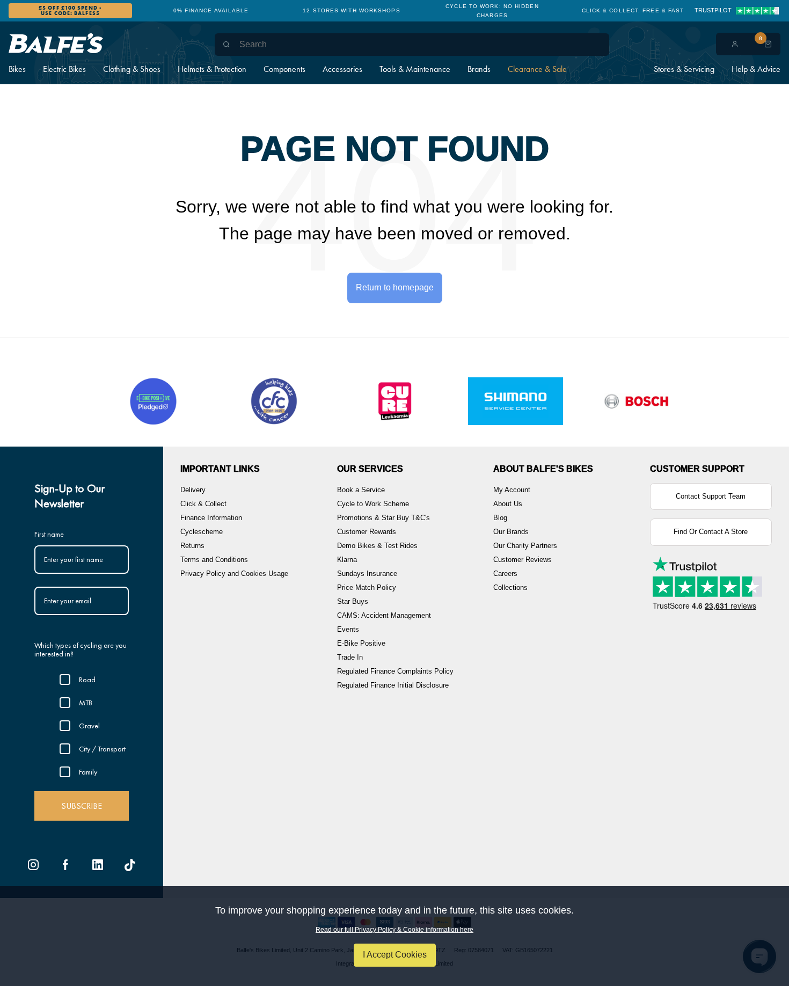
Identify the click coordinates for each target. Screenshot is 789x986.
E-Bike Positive (361, 643)
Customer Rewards (366, 532)
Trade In (350, 657)
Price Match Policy (366, 587)
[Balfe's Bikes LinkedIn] (97, 865)
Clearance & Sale (537, 69)
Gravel (89, 726)
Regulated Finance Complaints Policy (395, 671)
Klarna (347, 560)
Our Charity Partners (525, 546)
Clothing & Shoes (131, 69)
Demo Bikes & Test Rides (377, 546)
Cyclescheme (201, 532)
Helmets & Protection (212, 69)
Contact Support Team (711, 496)
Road (87, 679)
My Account (511, 490)
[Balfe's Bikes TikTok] (130, 865)
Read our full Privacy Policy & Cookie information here (394, 929)
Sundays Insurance (367, 573)
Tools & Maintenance (414, 69)
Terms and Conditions (214, 560)
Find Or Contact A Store (711, 532)
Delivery (193, 490)
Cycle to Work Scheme (373, 504)
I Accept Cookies (395, 954)
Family (88, 772)
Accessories (342, 69)
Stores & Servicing (684, 69)
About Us (507, 504)
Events (348, 629)
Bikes (17, 69)
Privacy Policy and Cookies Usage (234, 573)
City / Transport (102, 749)
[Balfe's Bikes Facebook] (65, 865)
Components (284, 69)
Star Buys (352, 601)
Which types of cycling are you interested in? (80, 649)
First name (49, 534)
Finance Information (211, 518)
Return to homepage (395, 287)
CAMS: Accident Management (384, 615)
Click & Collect (203, 504)
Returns (192, 546)
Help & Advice (756, 69)
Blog (500, 518)
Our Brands (511, 532)
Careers (505, 573)
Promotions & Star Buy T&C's (383, 518)
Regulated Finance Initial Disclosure (393, 685)
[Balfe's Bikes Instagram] (33, 865)
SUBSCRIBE (81, 806)
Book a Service (361, 490)
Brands (479, 69)
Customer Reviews (522, 560)
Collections (510, 587)
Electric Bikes (64, 69)
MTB (85, 702)
